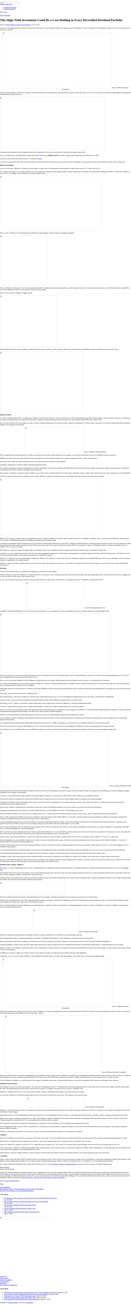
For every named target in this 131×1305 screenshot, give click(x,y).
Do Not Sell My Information (8, 1285)
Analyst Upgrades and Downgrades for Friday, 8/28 (19, 1208)
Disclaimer (3, 1283)
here (40, 158)
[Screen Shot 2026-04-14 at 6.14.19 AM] (24, 1218)
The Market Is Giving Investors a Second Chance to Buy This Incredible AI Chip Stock (30, 1198)
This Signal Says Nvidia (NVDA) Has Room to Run (20, 1205)
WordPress (30, 1302)
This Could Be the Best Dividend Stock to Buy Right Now (22, 1212)
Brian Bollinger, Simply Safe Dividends (18, 25)
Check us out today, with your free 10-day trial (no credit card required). (43, 1177)
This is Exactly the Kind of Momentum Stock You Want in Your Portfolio (26, 1201)
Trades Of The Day (10, 9)
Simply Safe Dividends (12, 1181)
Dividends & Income (10, 7)
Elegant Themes (13, 1302)
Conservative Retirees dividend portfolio (64, 1164)
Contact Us (3, 1276)
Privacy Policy (4, 1278)
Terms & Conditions (6, 1280)
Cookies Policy (4, 1281)
